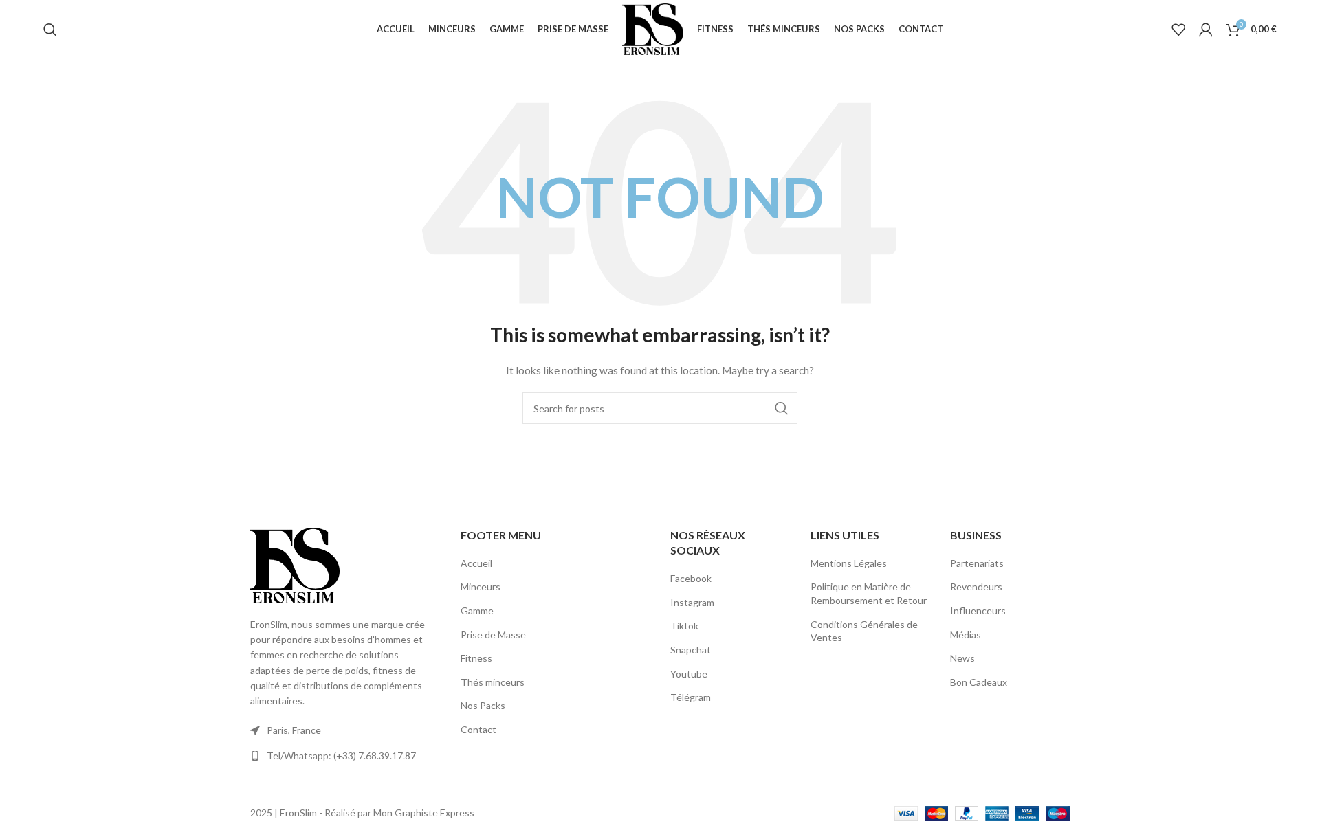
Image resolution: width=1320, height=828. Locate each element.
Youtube (688, 674)
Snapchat (690, 650)
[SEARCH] (782, 408)
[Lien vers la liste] (345, 755)
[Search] (50, 29)
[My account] (1206, 29)
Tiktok (684, 625)
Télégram (690, 697)
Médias (965, 634)
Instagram (692, 602)
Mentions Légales (849, 563)
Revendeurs (976, 586)
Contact (478, 729)
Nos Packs (483, 705)
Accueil (476, 563)
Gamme (477, 610)
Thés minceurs (493, 682)
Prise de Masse (493, 634)
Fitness (476, 658)
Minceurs (480, 586)
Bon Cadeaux (978, 682)
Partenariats (977, 563)
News (962, 658)
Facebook (691, 578)
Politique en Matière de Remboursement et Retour (869, 593)
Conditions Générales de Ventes (864, 631)
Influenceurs (978, 610)
